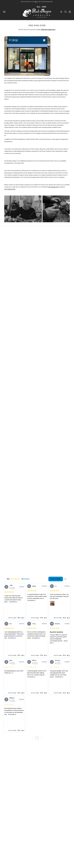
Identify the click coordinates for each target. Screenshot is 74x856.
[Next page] (42, 737)
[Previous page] (32, 737)
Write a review (56, 579)
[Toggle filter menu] (65, 579)
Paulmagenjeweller (53, 187)
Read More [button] (13, 602)
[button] (19, 618)
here (35, 1)
